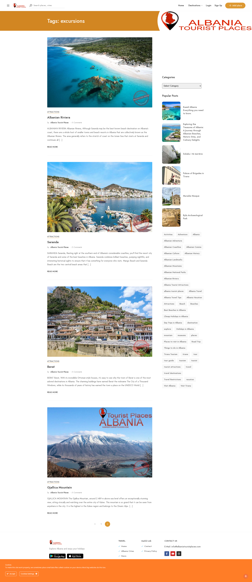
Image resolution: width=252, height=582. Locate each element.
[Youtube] (172, 553)
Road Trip (196, 341)
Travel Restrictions (172, 379)
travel (188, 366)
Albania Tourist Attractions (176, 284)
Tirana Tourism (170, 354)
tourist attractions (172, 366)
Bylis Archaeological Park (193, 217)
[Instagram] (179, 553)
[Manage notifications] (246, 576)
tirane (185, 354)
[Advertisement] (183, 53)
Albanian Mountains (173, 266)
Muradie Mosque (191, 195)
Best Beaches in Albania (175, 310)
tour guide (169, 360)
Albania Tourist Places (59, 122)
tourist (194, 360)
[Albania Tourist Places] (19, 5)
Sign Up (218, 5)
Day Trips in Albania (173, 322)
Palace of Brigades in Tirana (193, 175)
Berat (51, 366)
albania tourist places (173, 291)
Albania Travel (195, 291)
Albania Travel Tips (172, 297)
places (194, 335)
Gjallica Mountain (59, 487)
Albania (196, 234)
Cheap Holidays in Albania (176, 316)
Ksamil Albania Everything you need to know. (193, 110)
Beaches (194, 303)
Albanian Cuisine (193, 247)
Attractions (53, 112)
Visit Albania (169, 385)
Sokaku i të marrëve (193, 153)
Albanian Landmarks (173, 259)
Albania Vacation (194, 297)
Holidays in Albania (185, 329)
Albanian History (192, 253)
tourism (182, 360)
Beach (182, 303)
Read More (52, 147)
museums (182, 335)
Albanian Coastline (172, 247)
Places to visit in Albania (175, 341)
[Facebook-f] (166, 553)
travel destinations (172, 373)
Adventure (182, 234)
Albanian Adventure (173, 240)
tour (195, 354)
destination (192, 322)
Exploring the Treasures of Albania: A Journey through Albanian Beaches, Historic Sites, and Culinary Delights (193, 132)
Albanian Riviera (58, 117)
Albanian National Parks (175, 272)
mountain (168, 335)
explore (167, 329)
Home (181, 5)
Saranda (53, 242)
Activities (168, 234)
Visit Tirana (186, 385)
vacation (190, 379)
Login (208, 5)
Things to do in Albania (174, 347)
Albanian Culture (171, 253)
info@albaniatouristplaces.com (186, 546)
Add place (237, 5)
